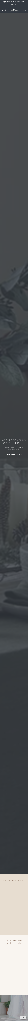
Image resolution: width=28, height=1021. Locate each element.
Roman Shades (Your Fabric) (8, 900)
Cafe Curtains (14, 988)
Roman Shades (14, 992)
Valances (14, 986)
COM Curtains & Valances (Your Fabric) (20, 916)
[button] (2, 10)
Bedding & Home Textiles (8, 932)
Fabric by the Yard (19, 899)
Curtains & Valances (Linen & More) (8, 916)
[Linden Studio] (14, 10)
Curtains (14, 990)
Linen (14, 973)
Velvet (14, 975)
